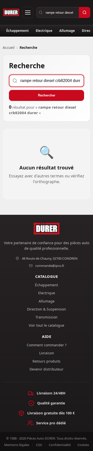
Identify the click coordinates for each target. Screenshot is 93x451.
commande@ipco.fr (49, 265)
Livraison (46, 353)
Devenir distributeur (46, 369)
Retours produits (46, 361)
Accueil (9, 47)
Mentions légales (16, 445)
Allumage (67, 30)
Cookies (83, 445)
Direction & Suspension (46, 309)
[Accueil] (11, 12)
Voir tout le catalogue (46, 325)
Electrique (44, 30)
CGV (39, 445)
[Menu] (27, 12)
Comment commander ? (46, 345)
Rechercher (46, 95)
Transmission (46, 317)
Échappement (17, 30)
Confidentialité (60, 445)
